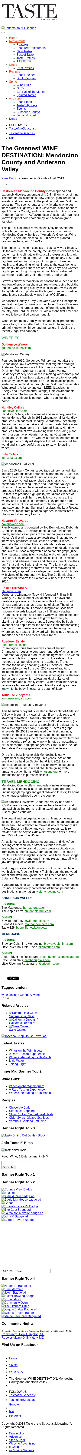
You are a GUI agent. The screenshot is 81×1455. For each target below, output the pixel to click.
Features (22, 44)
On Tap (21, 88)
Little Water (16, 1060)
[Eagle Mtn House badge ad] (21, 1199)
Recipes (14, 71)
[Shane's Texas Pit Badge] (20, 1206)
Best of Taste (25, 54)
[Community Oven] (15, 1302)
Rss (11, 137)
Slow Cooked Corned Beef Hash (31, 1114)
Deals (13, 118)
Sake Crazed (18, 1029)
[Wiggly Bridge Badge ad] (19, 1309)
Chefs (13, 64)
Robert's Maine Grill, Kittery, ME (23, 1337)
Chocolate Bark (19, 1107)
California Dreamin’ (22, 1023)
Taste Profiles (26, 58)
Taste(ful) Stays (27, 105)
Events (21, 108)
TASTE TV (24, 61)
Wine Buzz (24, 85)
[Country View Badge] (17, 1189)
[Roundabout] (11, 1299)
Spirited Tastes (26, 95)
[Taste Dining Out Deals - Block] (23, 1135)
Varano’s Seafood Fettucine (27, 1121)
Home (13, 37)
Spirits (13, 81)
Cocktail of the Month (31, 91)
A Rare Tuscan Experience (27, 1053)
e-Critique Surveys (21, 1450)
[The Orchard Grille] (15, 1306)
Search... (9, 1271)
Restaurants (17, 41)
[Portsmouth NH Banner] (19, 28)
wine (36, 994)
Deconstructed (26, 115)
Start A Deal (17, 1440)
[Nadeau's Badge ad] (16, 1285)
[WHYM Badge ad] (15, 1216)
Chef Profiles (25, 68)
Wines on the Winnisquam (26, 1050)
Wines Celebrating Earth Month (30, 1057)
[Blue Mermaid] (12, 1289)
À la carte (15, 98)
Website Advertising (22, 1443)
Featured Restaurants (31, 47)
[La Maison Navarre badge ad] (22, 1213)
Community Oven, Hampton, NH (23, 1334)
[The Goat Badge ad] (16, 1209)
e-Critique (15, 1446)
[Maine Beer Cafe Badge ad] (21, 1316)
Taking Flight (17, 1064)
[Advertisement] (25, 1245)
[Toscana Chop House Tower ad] (24, 1036)
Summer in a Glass (21, 1016)
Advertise (15, 1436)
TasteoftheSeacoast (11, 128)
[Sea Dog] (9, 1192)
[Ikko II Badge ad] (14, 1292)
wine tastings (11, 994)
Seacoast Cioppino (22, 1110)
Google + (11, 1405)
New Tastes (24, 51)
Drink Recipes (26, 78)
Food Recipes (26, 74)
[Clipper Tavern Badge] (18, 1219)
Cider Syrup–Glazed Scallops (29, 1117)
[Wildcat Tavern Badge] (18, 1312)
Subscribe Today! (28, 112)
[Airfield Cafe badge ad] (18, 1196)
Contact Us (16, 1433)
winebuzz (26, 994)
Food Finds (24, 101)
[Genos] (7, 1203)
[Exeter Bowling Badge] (18, 1296)
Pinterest (11, 1416)
